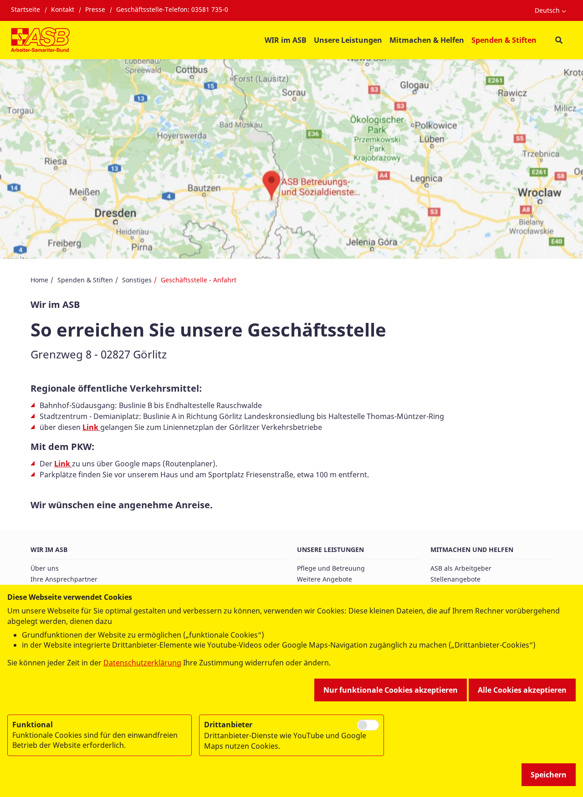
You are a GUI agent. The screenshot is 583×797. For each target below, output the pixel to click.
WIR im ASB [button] (286, 40)
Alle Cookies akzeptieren (522, 690)
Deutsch (547, 10)
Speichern (549, 775)
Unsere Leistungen (330, 549)
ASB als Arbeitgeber (460, 568)
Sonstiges (137, 280)
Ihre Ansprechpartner (64, 579)
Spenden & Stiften (85, 280)
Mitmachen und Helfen (471, 549)
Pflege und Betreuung (331, 568)
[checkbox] (368, 725)
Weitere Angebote (324, 579)
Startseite (25, 9)
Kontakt (62, 9)
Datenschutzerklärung (142, 663)
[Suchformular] (558, 40)
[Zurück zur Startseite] (40, 40)
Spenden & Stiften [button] (504, 40)
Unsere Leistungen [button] (348, 40)
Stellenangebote (455, 579)
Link (90, 427)
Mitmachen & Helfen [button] (426, 40)
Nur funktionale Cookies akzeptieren (390, 690)
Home (39, 280)
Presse (95, 9)
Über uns (45, 568)
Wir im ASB (49, 549)
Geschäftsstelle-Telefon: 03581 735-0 (172, 9)
